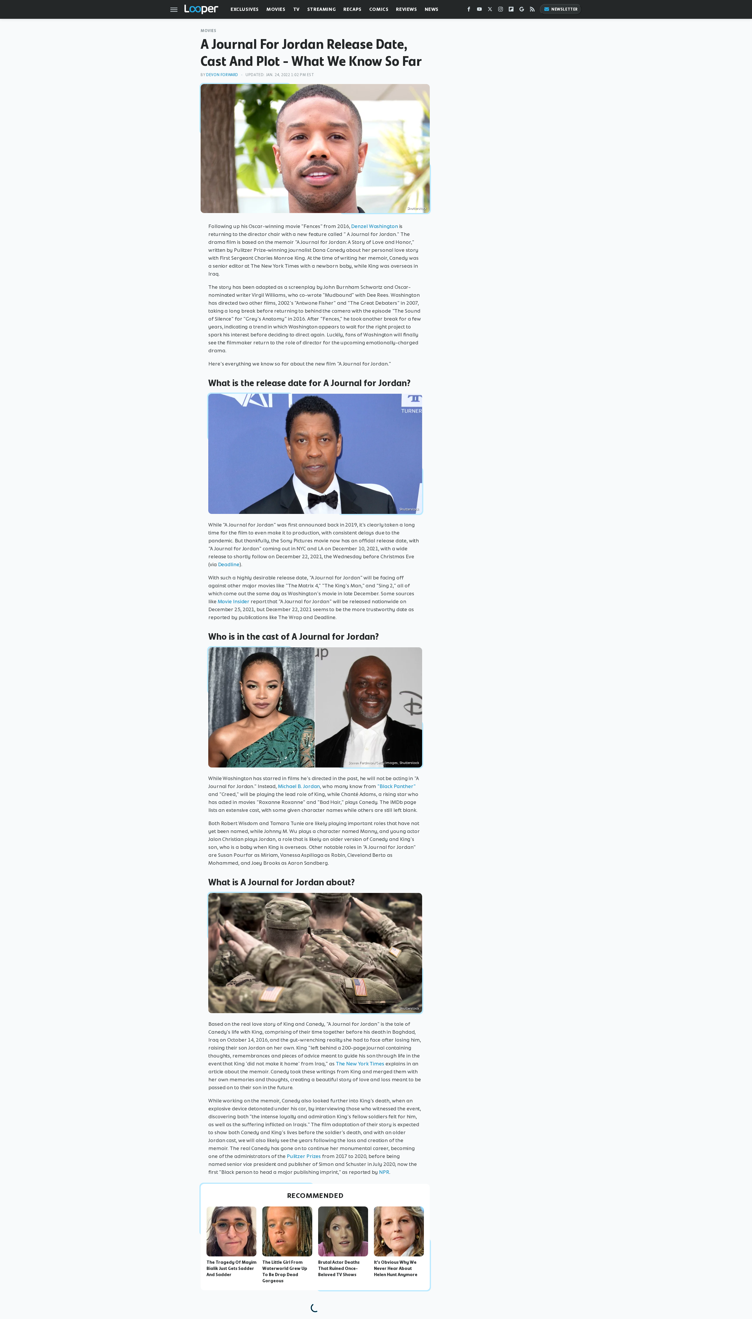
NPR (384, 1172)
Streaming (321, 9)
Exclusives (245, 9)
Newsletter (564, 9)
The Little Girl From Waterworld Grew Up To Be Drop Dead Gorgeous (284, 1271)
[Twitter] (490, 10)
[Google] (522, 10)
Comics (379, 9)
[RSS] (532, 10)
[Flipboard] (511, 10)
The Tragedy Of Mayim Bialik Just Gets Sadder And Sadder (231, 1268)
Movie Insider (234, 601)
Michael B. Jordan (299, 786)
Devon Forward (222, 74)
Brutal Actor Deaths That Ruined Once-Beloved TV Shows (339, 1268)
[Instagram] (500, 10)
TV (296, 9)
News (432, 9)
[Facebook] (469, 10)
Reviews (406, 9)
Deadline (228, 564)
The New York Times (360, 1063)
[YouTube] (479, 10)
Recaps (352, 9)
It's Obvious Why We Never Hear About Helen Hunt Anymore (395, 1268)
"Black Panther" (396, 786)
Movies (276, 9)
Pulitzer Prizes (304, 1156)
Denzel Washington (374, 226)
